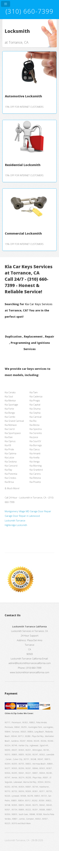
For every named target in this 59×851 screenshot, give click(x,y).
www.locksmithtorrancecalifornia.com (29, 672)
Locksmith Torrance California (26, 658)
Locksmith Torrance (15, 520)
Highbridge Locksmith (16, 525)
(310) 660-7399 (29, 11)
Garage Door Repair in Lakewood (22, 515)
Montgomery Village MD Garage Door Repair (28, 511)
